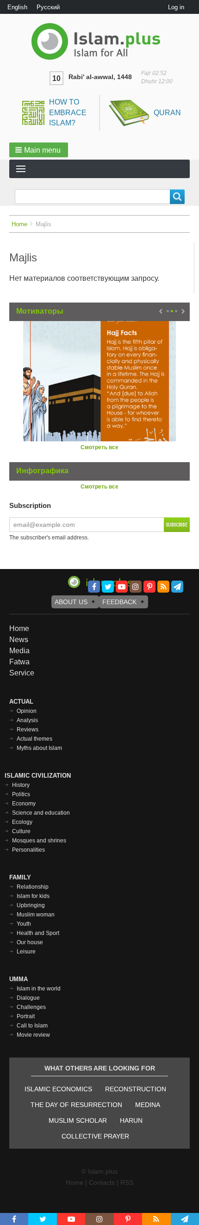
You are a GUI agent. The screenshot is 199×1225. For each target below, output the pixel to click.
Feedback (119, 602)
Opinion (27, 711)
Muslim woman (36, 914)
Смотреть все (99, 447)
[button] (38, 149)
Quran (167, 113)
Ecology (22, 822)
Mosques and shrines (39, 840)
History (21, 785)
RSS (126, 1182)
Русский (48, 7)
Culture (21, 831)
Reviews (27, 729)
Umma (18, 979)
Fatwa (19, 662)
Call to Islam (32, 1025)
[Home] (99, 41)
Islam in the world (39, 988)
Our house (30, 942)
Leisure (26, 951)
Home (19, 224)
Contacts (102, 1182)
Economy (24, 803)
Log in (176, 7)
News (18, 639)
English (17, 7)
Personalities (28, 850)
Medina (147, 1104)
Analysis (27, 720)
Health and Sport (38, 933)
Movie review (33, 1035)
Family (20, 877)
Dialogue (28, 998)
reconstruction (135, 1089)
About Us (71, 602)
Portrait (26, 1016)
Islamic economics (58, 1089)
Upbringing (31, 905)
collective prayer (95, 1136)
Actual (21, 701)
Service (21, 673)
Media (19, 651)
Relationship (33, 887)
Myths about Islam (39, 748)
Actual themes (34, 739)
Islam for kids (33, 896)
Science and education (41, 813)
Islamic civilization (38, 775)
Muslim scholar (78, 1120)
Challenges (31, 1007)
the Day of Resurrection (76, 1104)
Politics (21, 794)
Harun (131, 1120)
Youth (24, 924)
